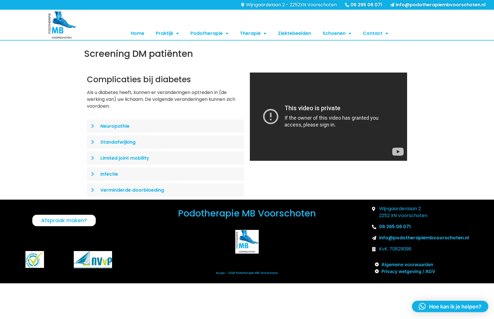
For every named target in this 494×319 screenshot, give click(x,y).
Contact (373, 33)
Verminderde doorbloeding (132, 190)
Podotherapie (206, 33)
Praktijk (164, 33)
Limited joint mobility (124, 158)
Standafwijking (118, 142)
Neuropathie (115, 126)
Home (137, 33)
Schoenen (334, 33)
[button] (165, 126)
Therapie (250, 33)
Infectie (109, 174)
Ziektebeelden (294, 33)
